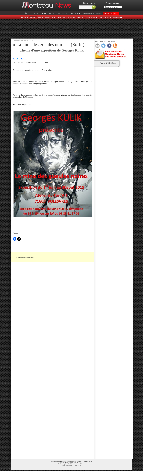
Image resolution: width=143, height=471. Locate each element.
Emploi (115, 13)
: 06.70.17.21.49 (71, 465)
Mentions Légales (62, 464)
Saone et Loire (105, 17)
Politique (51, 13)
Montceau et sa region (66, 17)
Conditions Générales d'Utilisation (76, 464)
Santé (58, 13)
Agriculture (50, 17)
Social (40, 17)
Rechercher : (89, 3)
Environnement (88, 13)
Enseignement (75, 13)
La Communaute (91, 17)
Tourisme (98, 13)
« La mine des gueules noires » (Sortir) (48, 44)
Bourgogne (117, 17)
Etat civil (24, 17)
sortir (32, 17)
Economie (42, 13)
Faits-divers (33, 13)
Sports (80, 17)
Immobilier (108, 13)
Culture (65, 13)
